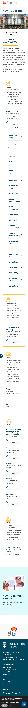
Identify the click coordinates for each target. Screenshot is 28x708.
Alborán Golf (7, 674)
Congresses (7, 667)
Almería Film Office (9, 672)
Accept (4, 705)
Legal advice (7, 682)
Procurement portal (9, 669)
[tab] (15, 136)
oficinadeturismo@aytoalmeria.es (14, 659)
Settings (11, 705)
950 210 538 (13, 657)
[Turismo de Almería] (10, 3)
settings (17, 702)
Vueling (11, 148)
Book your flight (13, 128)
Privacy (5, 684)
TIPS (7, 610)
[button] (3, 693)
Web (13, 124)
